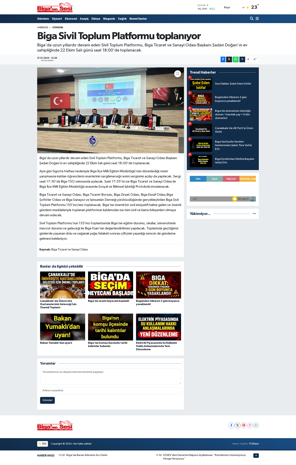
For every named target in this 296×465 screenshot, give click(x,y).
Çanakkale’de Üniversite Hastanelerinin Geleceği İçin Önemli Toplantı (58, 304)
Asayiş (84, 18)
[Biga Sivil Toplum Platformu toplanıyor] (110, 110)
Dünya (95, 18)
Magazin (109, 18)
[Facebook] (231, 425)
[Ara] (252, 18)
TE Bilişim (254, 443)
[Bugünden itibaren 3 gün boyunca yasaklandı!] (158, 284)
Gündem (43, 18)
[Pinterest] (243, 425)
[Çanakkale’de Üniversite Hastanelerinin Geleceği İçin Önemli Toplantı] (62, 284)
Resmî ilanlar (138, 18)
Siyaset (57, 18)
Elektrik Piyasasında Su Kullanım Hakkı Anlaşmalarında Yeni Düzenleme (156, 346)
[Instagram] (250, 425)
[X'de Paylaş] (229, 59)
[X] (237, 425)
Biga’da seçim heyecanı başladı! (108, 301)
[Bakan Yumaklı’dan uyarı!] (62, 327)
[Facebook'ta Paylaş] (223, 59)
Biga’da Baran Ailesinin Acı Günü (86, 455)
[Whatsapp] (256, 425)
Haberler (42, 27)
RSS (44, 443)
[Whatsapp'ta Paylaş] (236, 59)
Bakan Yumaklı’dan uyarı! (56, 342)
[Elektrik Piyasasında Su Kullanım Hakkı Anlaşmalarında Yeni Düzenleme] (158, 327)
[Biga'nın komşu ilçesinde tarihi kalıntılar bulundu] (110, 327)
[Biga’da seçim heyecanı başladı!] (110, 284)
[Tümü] (254, 213)
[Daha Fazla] (242, 59)
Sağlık (122, 18)
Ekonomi (71, 18)
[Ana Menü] (256, 18)
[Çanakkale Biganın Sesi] (55, 7)
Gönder (47, 400)
